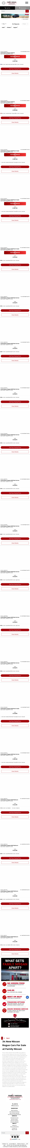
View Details (15, 73)
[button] (27, 997)
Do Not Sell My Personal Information (16, 1145)
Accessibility (12, 1143)
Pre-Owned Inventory (14, 1111)
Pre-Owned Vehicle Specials (14, 1114)
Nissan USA (14, 1129)
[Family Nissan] (9, 3)
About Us (14, 1125)
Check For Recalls (14, 1122)
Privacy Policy (21, 1143)
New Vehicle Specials (14, 1113)
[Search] (27, 11)
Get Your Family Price (15, 69)
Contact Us (14, 1128)
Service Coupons (14, 1120)
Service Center (14, 1119)
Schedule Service (14, 1118)
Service (14, 1116)
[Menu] (26, 3)
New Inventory (14, 1110)
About (14, 1123)
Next (8, 1038)
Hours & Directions (14, 1126)
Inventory (14, 1108)
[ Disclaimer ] (25, 19)
